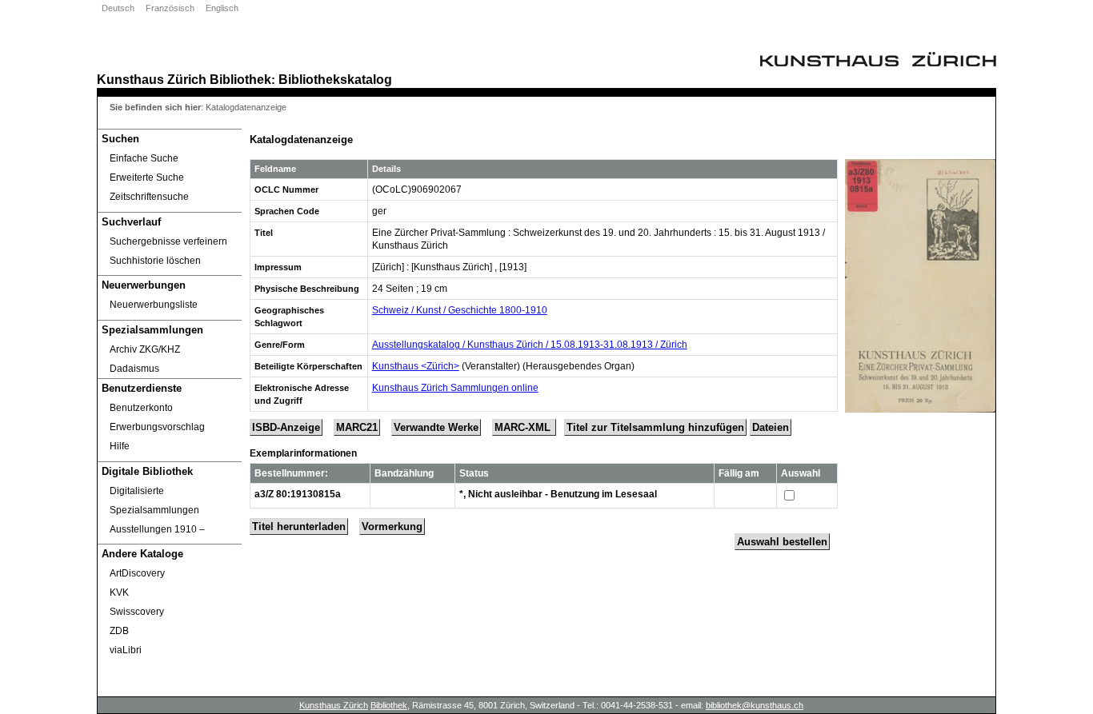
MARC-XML (524, 427)
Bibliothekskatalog (335, 79)
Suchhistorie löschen (155, 260)
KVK (119, 592)
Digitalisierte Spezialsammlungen (154, 500)
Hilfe (120, 446)
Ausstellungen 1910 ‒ (157, 529)
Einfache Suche (144, 158)
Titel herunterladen (299, 527)
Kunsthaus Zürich (151, 79)
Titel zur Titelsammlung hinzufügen (655, 427)
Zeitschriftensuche (149, 196)
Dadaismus (134, 368)
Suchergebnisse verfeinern (168, 241)
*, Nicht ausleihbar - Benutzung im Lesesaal (558, 494)
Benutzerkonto (141, 407)
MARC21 (357, 427)
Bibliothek (240, 79)
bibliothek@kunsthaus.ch (754, 705)
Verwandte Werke (436, 427)
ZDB (119, 630)
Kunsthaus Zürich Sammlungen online (455, 387)
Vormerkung (392, 527)
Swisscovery (137, 611)
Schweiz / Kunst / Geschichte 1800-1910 (459, 310)
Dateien (770, 427)
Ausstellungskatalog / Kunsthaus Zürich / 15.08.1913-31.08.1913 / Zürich (529, 344)
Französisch (170, 8)
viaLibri (126, 650)
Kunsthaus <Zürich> (415, 366)
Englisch (222, 8)
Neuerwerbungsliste (154, 304)
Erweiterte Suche (147, 177)
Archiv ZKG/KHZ (145, 349)
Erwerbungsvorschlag (157, 427)
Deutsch (118, 8)
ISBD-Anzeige (286, 427)
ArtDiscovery (137, 573)
